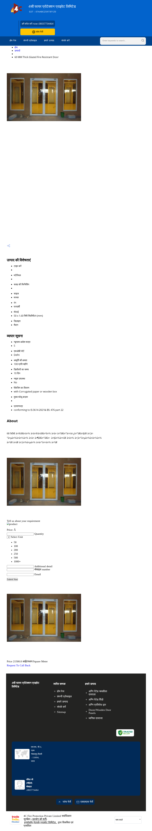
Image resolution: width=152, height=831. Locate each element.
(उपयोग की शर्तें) (39, 819)
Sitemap (61, 711)
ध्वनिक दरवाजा (96, 718)
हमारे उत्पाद (49, 40)
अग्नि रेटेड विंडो (96, 699)
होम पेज (13, 40)
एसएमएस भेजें (86, 801)
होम (16, 47)
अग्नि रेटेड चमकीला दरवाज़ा (98, 693)
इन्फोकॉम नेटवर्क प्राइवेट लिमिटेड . (40, 822)
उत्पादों (17, 50)
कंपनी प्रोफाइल (30, 40)
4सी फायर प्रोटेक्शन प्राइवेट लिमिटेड (52, 8)
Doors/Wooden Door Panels (100, 711)
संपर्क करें (65, 40)
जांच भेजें (39, 31)
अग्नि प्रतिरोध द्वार (97, 704)
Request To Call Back (18, 665)
